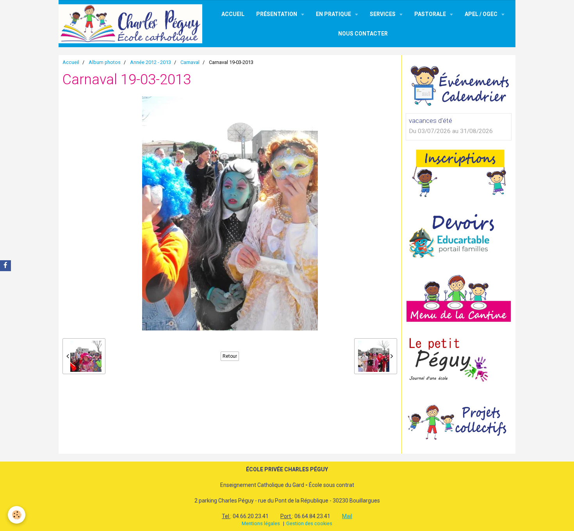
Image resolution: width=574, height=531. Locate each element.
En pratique (334, 14)
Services (383, 14)
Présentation (277, 14)
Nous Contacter (363, 33)
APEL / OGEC (482, 14)
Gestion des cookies (309, 523)
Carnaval (190, 62)
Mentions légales (261, 523)
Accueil (232, 14)
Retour (230, 356)
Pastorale (430, 14)
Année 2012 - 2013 (150, 62)
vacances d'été (430, 120)
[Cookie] (16, 515)
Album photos (105, 62)
